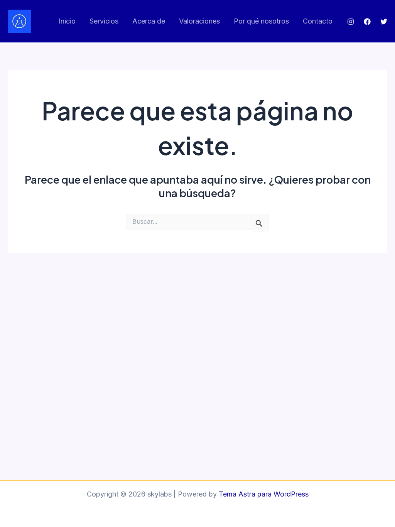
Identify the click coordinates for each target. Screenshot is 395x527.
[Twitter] (383, 21)
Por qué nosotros (261, 21)
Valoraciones (199, 21)
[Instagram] (350, 21)
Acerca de (148, 21)
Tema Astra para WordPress (264, 494)
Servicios (103, 21)
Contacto (318, 21)
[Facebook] (367, 21)
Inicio (67, 21)
